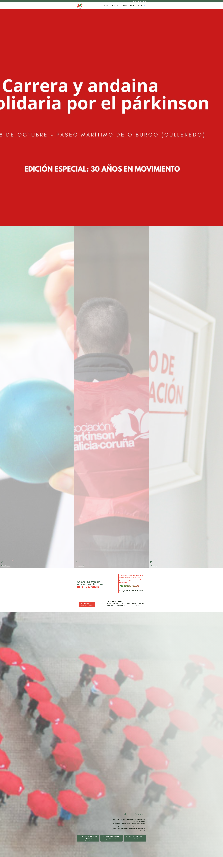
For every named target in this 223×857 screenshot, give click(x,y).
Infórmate (131, 5)
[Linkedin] (138, 1)
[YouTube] (143, 1)
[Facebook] (133, 1)
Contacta (140, 5)
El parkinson (106, 5)
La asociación (115, 5)
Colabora (124, 5)
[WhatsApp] (145, 1)
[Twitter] (140, 1)
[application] (109, 6)
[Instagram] (135, 1)
